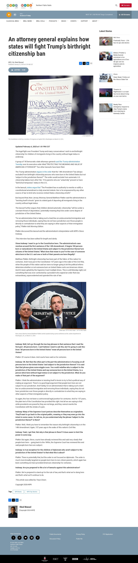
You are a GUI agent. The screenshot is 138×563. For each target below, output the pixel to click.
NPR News (18, 492)
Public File (79, 539)
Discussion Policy (55, 539)
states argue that (34, 187)
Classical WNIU (12, 21)
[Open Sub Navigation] (20, 21)
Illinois (115, 74)
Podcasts (53, 21)
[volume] (15, 14)
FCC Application (108, 534)
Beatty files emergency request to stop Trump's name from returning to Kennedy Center (121, 109)
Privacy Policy (80, 534)
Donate (126, 5)
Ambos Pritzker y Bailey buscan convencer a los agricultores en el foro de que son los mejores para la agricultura (121, 59)
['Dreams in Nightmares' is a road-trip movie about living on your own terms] (105, 92)
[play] (9, 15)
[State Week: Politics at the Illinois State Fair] (105, 78)
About (94, 21)
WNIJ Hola (40, 21)
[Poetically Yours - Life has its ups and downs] (105, 41)
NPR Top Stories (32, 492)
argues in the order (44, 172)
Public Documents (55, 534)
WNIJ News (27, 21)
